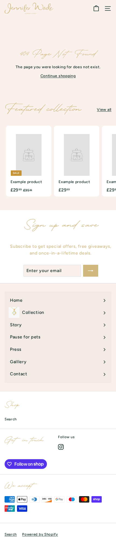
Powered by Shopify (40, 534)
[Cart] (96, 8)
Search (11, 419)
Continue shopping (58, 76)
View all (104, 109)
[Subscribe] (90, 271)
